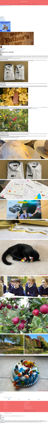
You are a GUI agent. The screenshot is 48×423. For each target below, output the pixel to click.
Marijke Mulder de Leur (3, 48)
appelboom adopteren (37, 107)
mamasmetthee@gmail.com (29, 407)
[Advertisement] (24, 11)
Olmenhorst (8, 107)
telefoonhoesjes (24, 86)
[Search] (35, 410)
